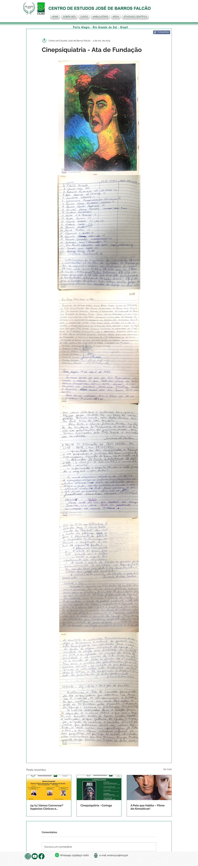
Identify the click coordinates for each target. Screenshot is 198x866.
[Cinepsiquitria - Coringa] (99, 787)
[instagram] (28, 856)
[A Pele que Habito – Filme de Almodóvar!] (149, 787)
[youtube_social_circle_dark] (35, 856)
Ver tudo (167, 769)
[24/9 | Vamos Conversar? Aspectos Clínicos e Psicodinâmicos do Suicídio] (48, 787)
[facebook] (41, 856)
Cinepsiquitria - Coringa (96, 805)
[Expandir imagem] (99, 118)
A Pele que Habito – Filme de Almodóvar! (148, 807)
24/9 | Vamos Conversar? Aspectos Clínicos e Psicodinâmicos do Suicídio (48, 807)
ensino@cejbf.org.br (117, 855)
